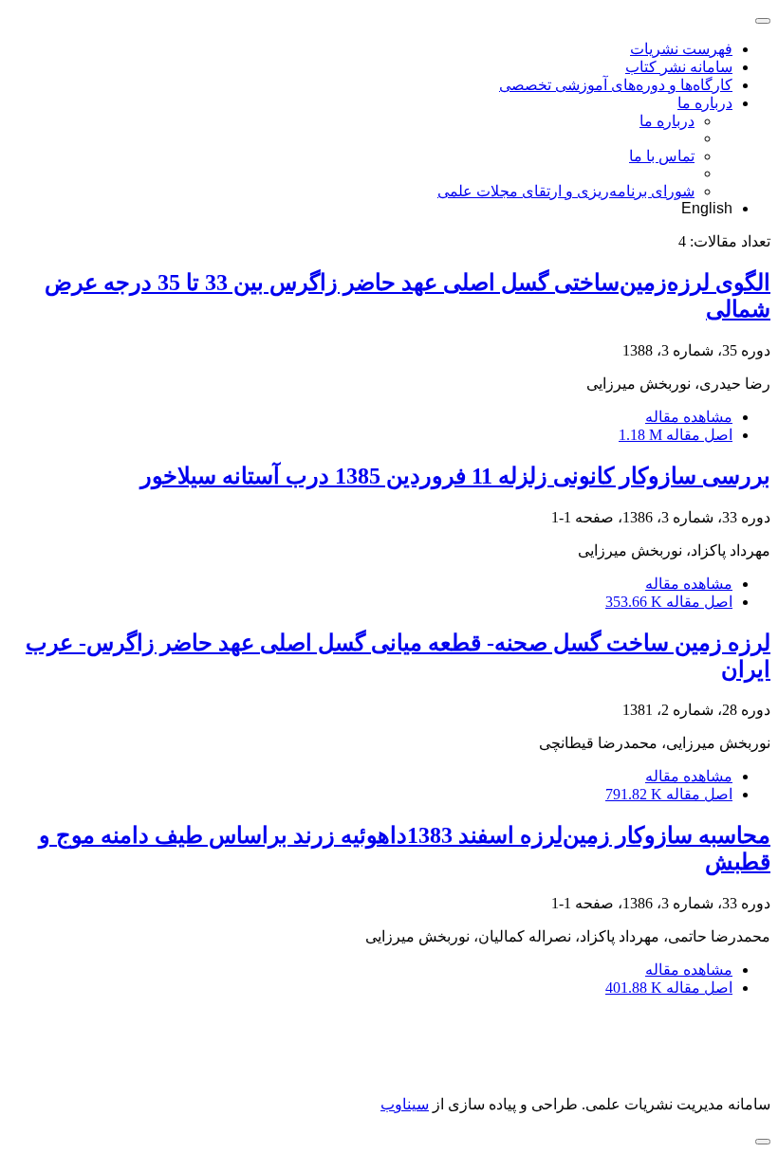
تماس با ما (662, 156)
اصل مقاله (675, 435)
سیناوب (404, 1104)
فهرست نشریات (681, 49)
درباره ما (704, 103)
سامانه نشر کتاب (678, 67)
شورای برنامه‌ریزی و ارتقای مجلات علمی (566, 191)
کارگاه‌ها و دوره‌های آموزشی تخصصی (615, 85)
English (706, 208)
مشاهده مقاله (688, 417)
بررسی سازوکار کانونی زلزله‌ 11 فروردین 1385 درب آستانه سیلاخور (455, 476)
